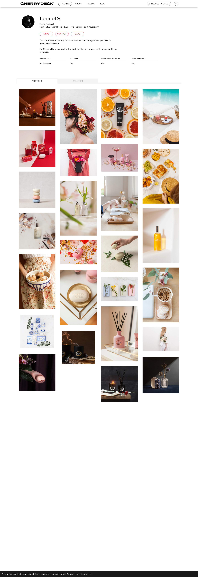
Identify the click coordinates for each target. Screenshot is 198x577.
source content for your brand (66, 574)
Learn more (86, 574)
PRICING (91, 4)
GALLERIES (78, 81)
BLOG (102, 4)
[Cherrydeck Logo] (36, 3)
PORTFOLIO (37, 81)
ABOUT (78, 4)
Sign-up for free (9, 574)
